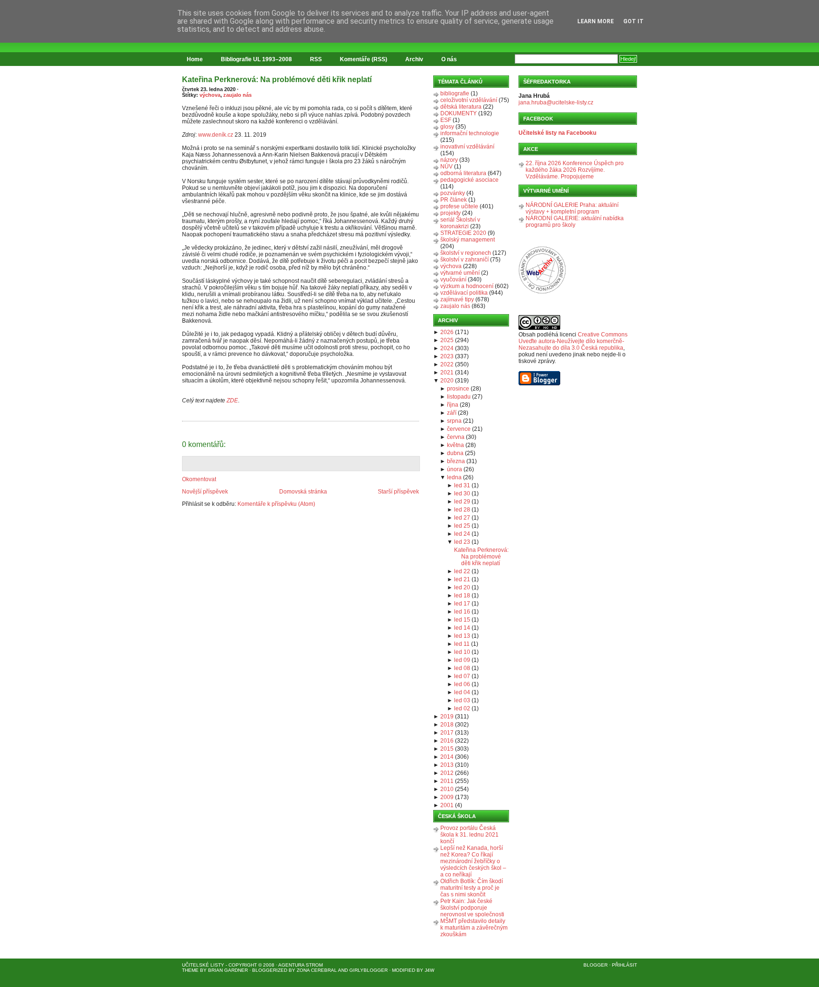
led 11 (462, 644)
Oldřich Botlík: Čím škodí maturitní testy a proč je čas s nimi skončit (471, 888)
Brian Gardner (228, 970)
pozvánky (452, 193)
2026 (447, 332)
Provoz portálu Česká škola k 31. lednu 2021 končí (469, 835)
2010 (447, 789)
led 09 (462, 660)
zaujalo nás (237, 95)
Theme (190, 970)
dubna (455, 453)
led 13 (462, 636)
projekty (450, 213)
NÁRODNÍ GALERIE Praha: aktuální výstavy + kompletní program (572, 208)
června (455, 437)
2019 (447, 716)
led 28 (462, 509)
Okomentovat (199, 479)
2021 (447, 372)
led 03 (462, 700)
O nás (449, 59)
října (452, 404)
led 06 (462, 684)
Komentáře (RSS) (363, 59)
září (451, 413)
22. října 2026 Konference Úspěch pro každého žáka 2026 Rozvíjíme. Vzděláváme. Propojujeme (575, 170)
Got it (633, 21)
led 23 (462, 542)
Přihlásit (624, 965)
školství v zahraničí (464, 259)
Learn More (595, 21)
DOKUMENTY (458, 113)
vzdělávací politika (464, 292)
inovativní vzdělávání (467, 146)
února (454, 469)
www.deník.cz (215, 134)
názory (449, 160)
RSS (316, 59)
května (455, 445)
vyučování (453, 279)
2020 (447, 380)
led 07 (462, 676)
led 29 (462, 501)
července (459, 429)
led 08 (462, 668)
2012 (447, 773)
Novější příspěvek (205, 491)
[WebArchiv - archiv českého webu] (542, 292)
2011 (447, 781)
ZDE (232, 400)
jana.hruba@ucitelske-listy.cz (556, 102)
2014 (447, 757)
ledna (454, 477)
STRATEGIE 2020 (463, 233)
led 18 (462, 595)
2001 (447, 805)
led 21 (462, 579)
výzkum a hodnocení (466, 286)
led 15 (462, 619)
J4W (429, 970)
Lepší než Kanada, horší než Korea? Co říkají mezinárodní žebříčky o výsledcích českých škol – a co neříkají (473, 861)
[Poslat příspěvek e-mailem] (182, 416)
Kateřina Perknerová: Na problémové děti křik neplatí (277, 79)
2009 (447, 797)
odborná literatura (463, 173)
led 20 (462, 587)
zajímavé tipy (457, 299)
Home (195, 59)
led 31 (462, 485)
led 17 (462, 603)
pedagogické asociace (469, 180)
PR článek (453, 199)
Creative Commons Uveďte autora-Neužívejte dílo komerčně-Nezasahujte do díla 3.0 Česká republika (573, 341)
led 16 (462, 611)
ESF (445, 120)
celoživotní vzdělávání (468, 100)
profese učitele (459, 206)
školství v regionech (465, 253)
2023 (447, 356)
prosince (458, 388)
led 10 (462, 652)
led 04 (462, 692)
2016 (447, 740)
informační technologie (469, 133)
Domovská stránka (303, 491)
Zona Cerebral (317, 970)
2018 (447, 724)
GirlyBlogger (368, 970)
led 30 (462, 493)
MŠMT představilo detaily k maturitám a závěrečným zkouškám (474, 928)
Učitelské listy (203, 965)
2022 (447, 364)
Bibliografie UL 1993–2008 (256, 59)
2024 (447, 348)
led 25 (462, 525)
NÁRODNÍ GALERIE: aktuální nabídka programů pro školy (575, 221)
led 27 (462, 517)
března (456, 461)
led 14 (462, 627)
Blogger (595, 965)
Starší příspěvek (398, 491)
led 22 (462, 571)
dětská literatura (461, 106)
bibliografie (454, 93)
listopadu (459, 396)
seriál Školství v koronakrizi (460, 223)
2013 (447, 765)
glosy (447, 126)
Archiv (414, 59)
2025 (447, 340)
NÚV (446, 166)
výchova (210, 95)
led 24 (462, 534)
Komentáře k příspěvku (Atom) (276, 504)
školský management (467, 239)
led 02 (462, 708)
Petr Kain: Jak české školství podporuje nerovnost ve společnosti (472, 908)
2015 (447, 748)
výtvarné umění (460, 273)
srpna (454, 421)
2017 (447, 732)
